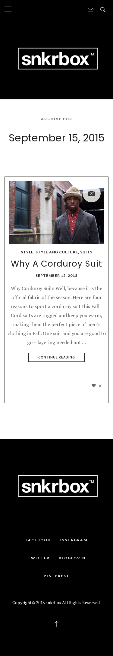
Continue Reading (56, 357)
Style (27, 252)
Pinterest (57, 575)
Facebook (38, 540)
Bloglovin (72, 558)
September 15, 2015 (56, 275)
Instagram (73, 540)
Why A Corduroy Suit (56, 264)
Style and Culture (57, 252)
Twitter (39, 558)
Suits (86, 252)
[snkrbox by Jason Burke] (56, 58)
